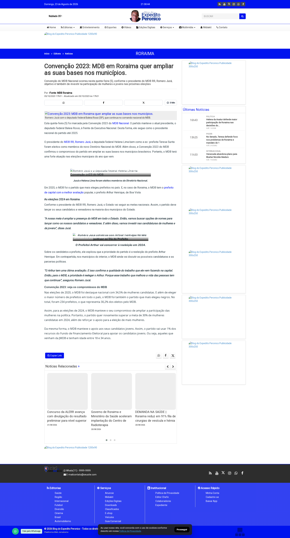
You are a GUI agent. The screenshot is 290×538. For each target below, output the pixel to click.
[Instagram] (234, 4)
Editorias (67, 27)
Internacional (61, 501)
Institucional (158, 488)
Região (58, 497)
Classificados (112, 509)
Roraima (145, 53)
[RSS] (220, 4)
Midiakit (207, 27)
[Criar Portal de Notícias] (240, 532)
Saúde (58, 493)
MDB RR (69, 142)
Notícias (69, 54)
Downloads (111, 505)
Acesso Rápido (210, 488)
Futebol (59, 505)
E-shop (108, 513)
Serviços (167, 27)
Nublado (54, 16)
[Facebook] (243, 4)
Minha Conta (212, 493)
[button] (107, 440)
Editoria (57, 54)
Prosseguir (182, 529)
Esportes (111, 27)
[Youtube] (224, 4)
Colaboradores (163, 501)
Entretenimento (91, 27)
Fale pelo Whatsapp (31, 531)
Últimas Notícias (196, 110)
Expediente (161, 505)
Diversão (59, 509)
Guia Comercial (113, 521)
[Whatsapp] (238, 4)
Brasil (58, 517)
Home (52, 27)
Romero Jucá (82, 142)
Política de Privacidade (167, 493)
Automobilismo (63, 521)
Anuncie (109, 493)
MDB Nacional (120, 123)
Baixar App (211, 501)
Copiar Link (56, 355)
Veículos (109, 517)
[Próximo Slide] (173, 366)
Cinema (59, 513)
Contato (222, 27)
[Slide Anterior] (167, 366)
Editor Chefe (162, 497)
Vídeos (127, 27)
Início (46, 54)
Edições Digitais (146, 27)
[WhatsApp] (15, 531)
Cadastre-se (212, 497)
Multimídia (187, 27)
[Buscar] (242, 16)
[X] (229, 4)
